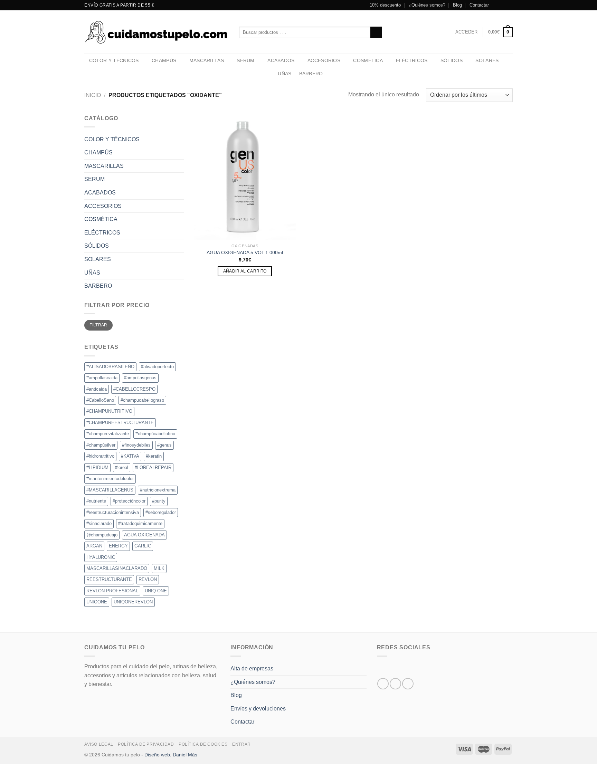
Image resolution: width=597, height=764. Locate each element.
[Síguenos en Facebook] (496, 5)
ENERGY (118, 545)
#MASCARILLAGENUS (109, 490)
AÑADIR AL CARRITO (245, 271)
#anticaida (96, 389)
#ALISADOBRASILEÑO (110, 366)
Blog (457, 5)
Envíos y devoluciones (258, 709)
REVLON (148, 579)
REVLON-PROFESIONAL (112, 590)
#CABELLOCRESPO (134, 389)
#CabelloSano (100, 400)
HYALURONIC (100, 557)
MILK (159, 568)
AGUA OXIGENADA (144, 534)
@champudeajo (101, 534)
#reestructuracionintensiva (112, 512)
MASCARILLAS (206, 60)
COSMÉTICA (368, 60)
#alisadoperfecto (157, 366)
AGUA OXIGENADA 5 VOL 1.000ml (245, 252)
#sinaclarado (99, 523)
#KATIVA (130, 456)
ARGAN (94, 545)
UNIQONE (96, 601)
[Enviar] (376, 32)
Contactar (479, 5)
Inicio (92, 95)
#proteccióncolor (129, 501)
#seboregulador (160, 512)
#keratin (154, 456)
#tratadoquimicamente (140, 523)
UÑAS (284, 73)
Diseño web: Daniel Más (170, 754)
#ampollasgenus (140, 377)
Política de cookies (203, 744)
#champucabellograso (142, 400)
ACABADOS (280, 60)
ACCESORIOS (323, 60)
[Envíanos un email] (509, 5)
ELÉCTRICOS (412, 60)
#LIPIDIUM (97, 467)
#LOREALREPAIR (153, 467)
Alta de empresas (251, 668)
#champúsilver (100, 445)
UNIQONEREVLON (133, 601)
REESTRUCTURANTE (109, 579)
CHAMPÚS (164, 60)
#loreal (121, 467)
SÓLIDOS (451, 60)
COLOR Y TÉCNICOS (114, 60)
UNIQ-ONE (156, 590)
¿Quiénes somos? (427, 5)
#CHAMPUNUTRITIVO (109, 411)
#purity (158, 501)
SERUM (245, 60)
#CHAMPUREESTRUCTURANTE (120, 422)
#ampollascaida (101, 377)
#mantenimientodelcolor (110, 478)
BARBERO (311, 73)
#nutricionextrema (158, 490)
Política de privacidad (146, 744)
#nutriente (96, 501)
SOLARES (487, 60)
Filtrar (98, 325)
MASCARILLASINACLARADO (116, 568)
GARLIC (142, 545)
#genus (164, 445)
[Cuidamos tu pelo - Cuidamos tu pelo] (156, 32)
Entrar (241, 744)
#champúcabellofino (155, 433)
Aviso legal (98, 744)
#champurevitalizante (107, 433)
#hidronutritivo (100, 456)
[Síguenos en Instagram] (503, 5)
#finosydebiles (136, 445)
